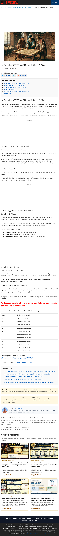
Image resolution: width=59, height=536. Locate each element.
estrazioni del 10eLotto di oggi (12, 420)
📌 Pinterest (22, 75)
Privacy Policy (22, 518)
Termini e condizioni (40, 518)
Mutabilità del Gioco (10, 89)
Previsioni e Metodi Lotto (25, 7)
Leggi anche (7, 93)
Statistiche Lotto (24, 418)
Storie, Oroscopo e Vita (37, 418)
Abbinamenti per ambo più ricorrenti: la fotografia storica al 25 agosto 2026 (27, 374)
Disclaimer (50, 518)
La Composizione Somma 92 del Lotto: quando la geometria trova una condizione (29, 382)
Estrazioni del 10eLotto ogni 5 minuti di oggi (35, 420)
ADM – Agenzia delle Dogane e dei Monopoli (38, 533)
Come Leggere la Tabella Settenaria (15, 87)
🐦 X (13, 75)
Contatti (15, 518)
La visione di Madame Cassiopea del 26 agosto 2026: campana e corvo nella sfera (29, 371)
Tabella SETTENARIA (7, 425)
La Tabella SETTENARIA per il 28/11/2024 (16, 83)
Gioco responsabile (27, 520)
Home (2, 7)
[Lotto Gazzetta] (9, 2)
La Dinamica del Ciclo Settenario (14, 85)
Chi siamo (8, 518)
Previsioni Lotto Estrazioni (11, 7)
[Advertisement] (29, 20)
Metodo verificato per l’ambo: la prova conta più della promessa (23, 379)
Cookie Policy (30, 518)
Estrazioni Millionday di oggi (48, 422)
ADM (35, 520)
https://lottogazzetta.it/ (25, 362)
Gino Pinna (18, 408)
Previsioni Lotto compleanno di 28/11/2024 (16, 427)
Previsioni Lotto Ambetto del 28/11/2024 (15, 429)
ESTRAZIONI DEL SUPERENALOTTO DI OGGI (25, 422)
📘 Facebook (6, 75)
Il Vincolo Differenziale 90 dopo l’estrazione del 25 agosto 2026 (23, 376)
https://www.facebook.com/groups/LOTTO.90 (17, 358)
